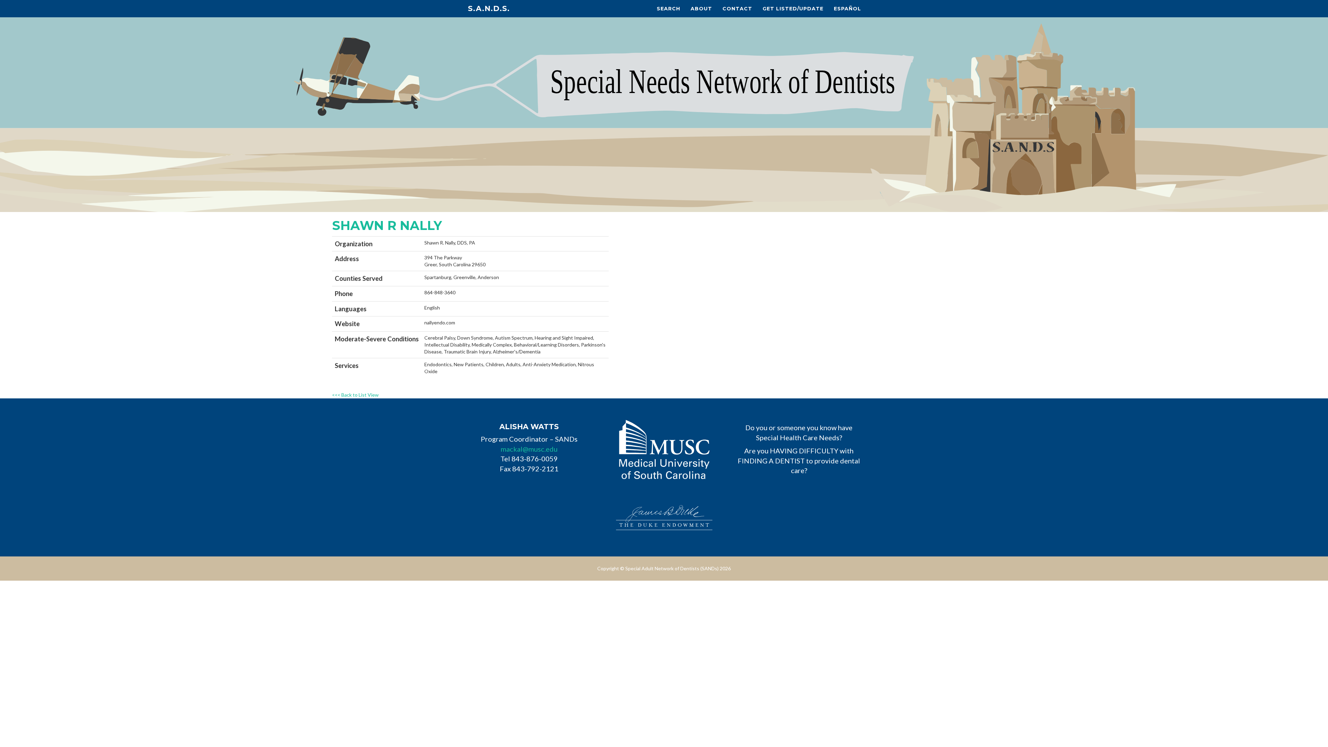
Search (668, 9)
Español (847, 9)
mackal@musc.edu (529, 449)
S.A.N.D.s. (489, 8)
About (701, 9)
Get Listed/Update (793, 9)
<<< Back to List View (355, 395)
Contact (737, 9)
